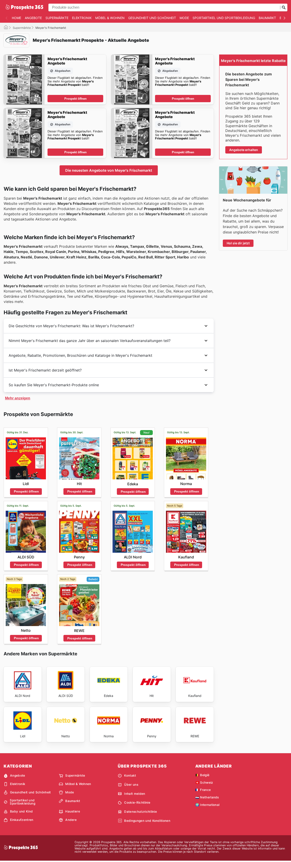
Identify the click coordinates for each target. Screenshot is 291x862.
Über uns (131, 784)
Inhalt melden (134, 793)
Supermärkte (56, 18)
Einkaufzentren (21, 820)
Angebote (33, 18)
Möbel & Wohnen (110, 18)
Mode (184, 18)
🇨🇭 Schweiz (204, 782)
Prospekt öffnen (75, 98)
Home (16, 18)
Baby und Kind (21, 811)
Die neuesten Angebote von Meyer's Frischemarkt (108, 170)
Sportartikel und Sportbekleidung (224, 18)
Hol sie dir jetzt (238, 243)
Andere (71, 820)
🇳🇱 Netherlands (207, 797)
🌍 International (207, 805)
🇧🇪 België (202, 775)
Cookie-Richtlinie (137, 802)
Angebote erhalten (243, 150)
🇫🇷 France (203, 790)
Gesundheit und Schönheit (152, 18)
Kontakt (130, 775)
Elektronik (82, 18)
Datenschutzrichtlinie (140, 811)
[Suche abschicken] (283, 7)
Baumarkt (267, 18)
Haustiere (72, 811)
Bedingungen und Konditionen (147, 820)
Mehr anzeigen (17, 398)
